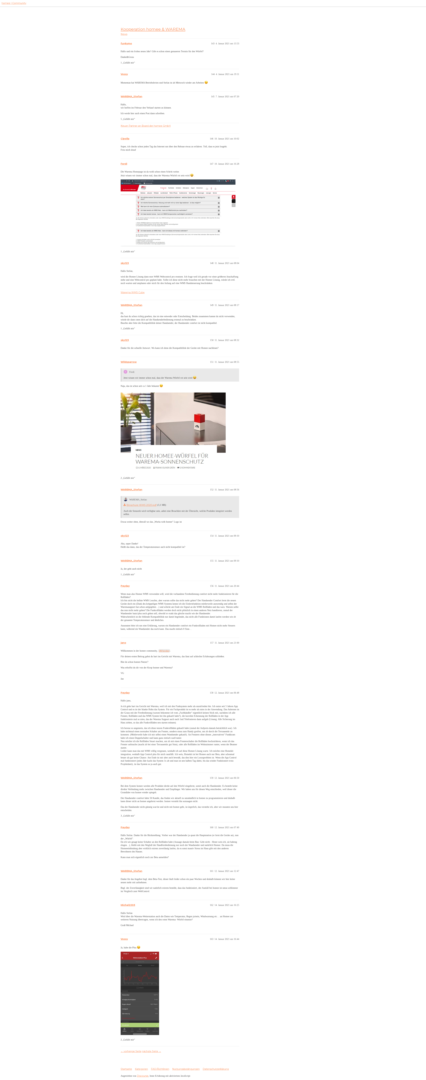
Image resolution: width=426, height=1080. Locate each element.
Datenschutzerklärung (216, 1069)
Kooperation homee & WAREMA (153, 29)
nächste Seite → (151, 1051)
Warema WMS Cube (133, 292)
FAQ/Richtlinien (160, 1069)
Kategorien (141, 1069)
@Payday (164, 650)
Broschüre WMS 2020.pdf (141, 505)
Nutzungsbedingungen (186, 1069)
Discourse (142, 1075)
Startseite (126, 1069)
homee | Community (14, 3)
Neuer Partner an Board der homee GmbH (146, 125)
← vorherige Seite (131, 1051)
